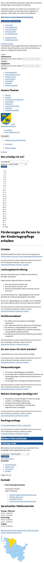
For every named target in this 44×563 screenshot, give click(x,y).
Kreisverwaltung (11, 72)
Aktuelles (8, 83)
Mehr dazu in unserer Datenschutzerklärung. (17, 17)
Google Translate (7, 44)
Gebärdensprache (11, 40)
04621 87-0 (16, 497)
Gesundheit (9, 102)
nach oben (4, 459)
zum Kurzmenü (10, 31)
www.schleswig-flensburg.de (22, 495)
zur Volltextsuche (11, 34)
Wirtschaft (8, 104)
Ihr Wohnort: (5, 454)
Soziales (8, 97)
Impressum (9, 469)
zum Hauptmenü (11, 27)
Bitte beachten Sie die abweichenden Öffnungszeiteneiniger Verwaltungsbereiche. (20, 531)
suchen (4, 166)
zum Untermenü (11, 29)
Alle (6, 227)
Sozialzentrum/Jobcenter (14, 99)
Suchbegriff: (5, 162)
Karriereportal (10, 79)
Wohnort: (4, 164)
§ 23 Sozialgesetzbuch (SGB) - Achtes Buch (16, 425)
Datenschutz (9, 467)
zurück (11, 459)
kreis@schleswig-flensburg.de (22, 501)
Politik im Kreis (10, 77)
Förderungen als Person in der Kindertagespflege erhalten (22, 256)
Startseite (8, 130)
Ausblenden (5, 21)
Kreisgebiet (9, 81)
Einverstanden (15, 21)
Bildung (8, 95)
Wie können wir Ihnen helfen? (11, 59)
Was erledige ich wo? (12, 74)
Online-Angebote (11, 85)
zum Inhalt (9, 25)
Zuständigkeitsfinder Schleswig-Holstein (15, 264)
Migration (8, 108)
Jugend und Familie (12, 106)
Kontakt (8, 471)
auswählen (5, 456)
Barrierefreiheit (10, 465)
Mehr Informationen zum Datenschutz (14, 52)
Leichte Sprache (11, 37)
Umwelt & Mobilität (12, 110)
